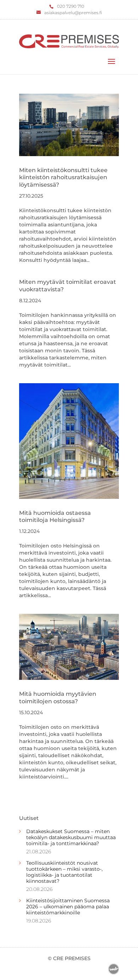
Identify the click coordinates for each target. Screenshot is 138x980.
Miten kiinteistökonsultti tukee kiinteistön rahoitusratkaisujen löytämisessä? (63, 177)
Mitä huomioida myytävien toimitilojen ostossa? (57, 697)
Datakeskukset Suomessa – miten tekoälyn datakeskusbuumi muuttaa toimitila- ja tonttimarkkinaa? (71, 837)
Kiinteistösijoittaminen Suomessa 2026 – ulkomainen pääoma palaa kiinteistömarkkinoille (68, 906)
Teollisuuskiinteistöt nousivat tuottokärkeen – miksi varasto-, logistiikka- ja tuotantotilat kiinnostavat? (64, 872)
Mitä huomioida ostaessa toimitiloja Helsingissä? (55, 517)
